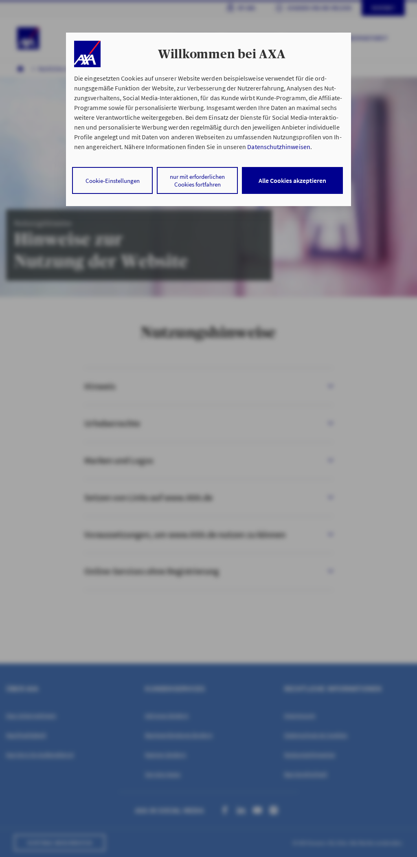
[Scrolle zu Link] (87, 54)
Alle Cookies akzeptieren (292, 180)
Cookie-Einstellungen (113, 181)
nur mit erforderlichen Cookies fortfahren (197, 180)
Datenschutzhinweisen (278, 147)
